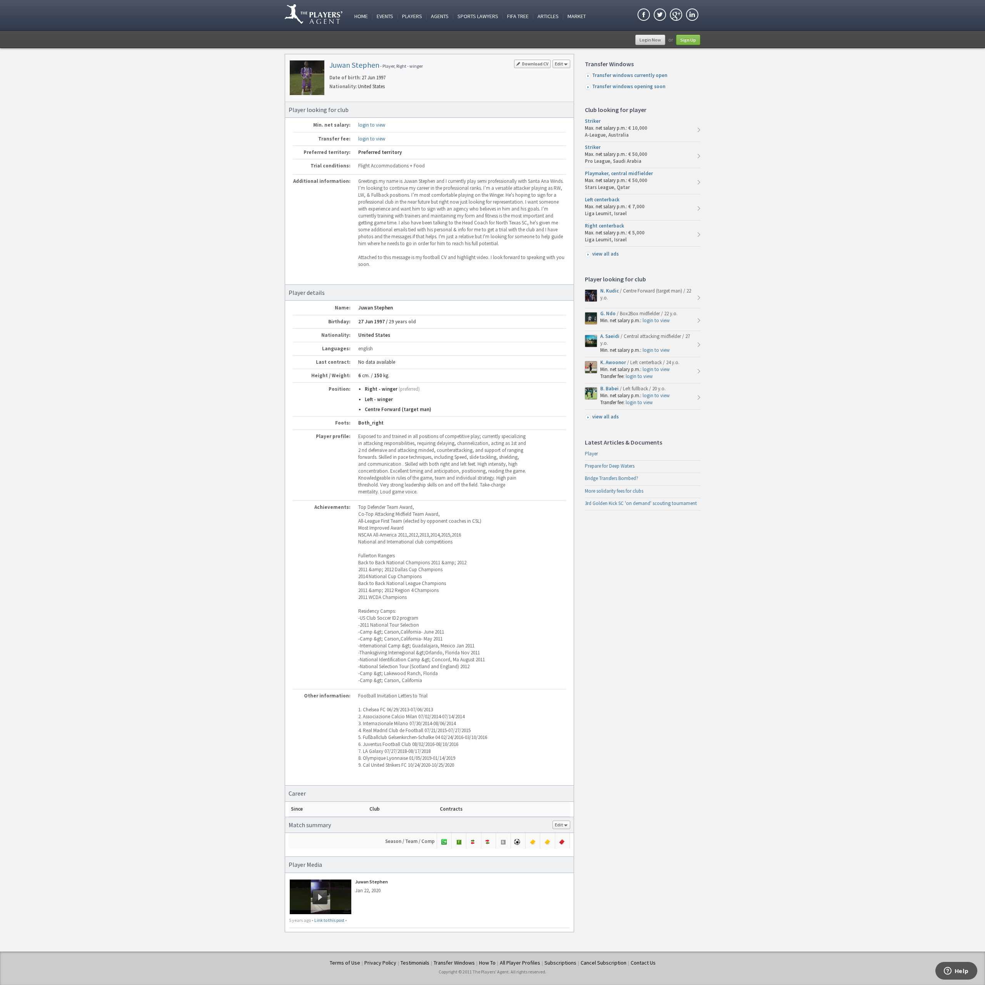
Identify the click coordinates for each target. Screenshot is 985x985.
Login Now (650, 40)
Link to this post (329, 920)
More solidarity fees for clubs (614, 491)
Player (591, 453)
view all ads (605, 254)
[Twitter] (660, 15)
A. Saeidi (610, 336)
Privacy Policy (380, 962)
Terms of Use (345, 962)
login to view (371, 125)
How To (487, 962)
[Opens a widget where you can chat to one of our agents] (956, 971)
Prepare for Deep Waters (609, 466)
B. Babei (610, 388)
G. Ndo (608, 313)
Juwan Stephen (354, 65)
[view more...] (699, 130)
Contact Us (643, 962)
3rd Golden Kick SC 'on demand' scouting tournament (641, 503)
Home (361, 16)
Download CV (535, 64)
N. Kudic (610, 291)
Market (577, 16)
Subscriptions (560, 962)
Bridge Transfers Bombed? (611, 478)
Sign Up (688, 40)
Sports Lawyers (477, 16)
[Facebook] (644, 15)
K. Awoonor (613, 362)
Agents (440, 16)
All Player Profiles (520, 962)
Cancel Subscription (603, 962)
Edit (559, 64)
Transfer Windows (454, 962)
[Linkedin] (692, 15)
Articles (548, 16)
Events (385, 16)
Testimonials (415, 962)
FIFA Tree (518, 16)
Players (412, 16)
